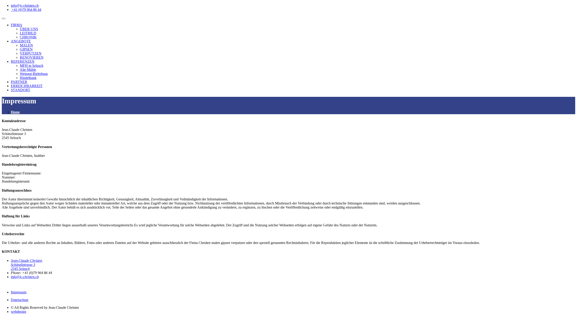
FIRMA (16, 25)
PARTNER (19, 82)
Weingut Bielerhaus (34, 74)
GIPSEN (26, 49)
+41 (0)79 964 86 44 (26, 10)
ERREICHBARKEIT (27, 86)
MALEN (26, 45)
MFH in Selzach (31, 65)
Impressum (18, 292)
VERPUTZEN (30, 53)
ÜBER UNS (29, 29)
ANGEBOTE (21, 41)
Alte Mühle (28, 70)
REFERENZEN (22, 61)
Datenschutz (19, 300)
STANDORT (20, 90)
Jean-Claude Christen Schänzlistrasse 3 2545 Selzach (26, 265)
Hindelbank (28, 78)
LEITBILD (28, 33)
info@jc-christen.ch (25, 277)
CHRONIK (28, 37)
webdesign (18, 311)
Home (15, 112)
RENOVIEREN (32, 57)
